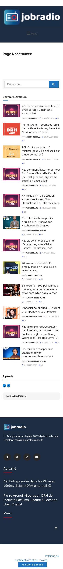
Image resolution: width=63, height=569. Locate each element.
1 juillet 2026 (52, 316)
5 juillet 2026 (30, 279)
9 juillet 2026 (30, 234)
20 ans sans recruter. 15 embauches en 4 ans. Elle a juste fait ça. (39, 267)
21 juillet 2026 (48, 185)
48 (42, 365)
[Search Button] (54, 84)
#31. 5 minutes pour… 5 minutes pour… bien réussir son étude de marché (41, 151)
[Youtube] (37, 457)
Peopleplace (32, 118)
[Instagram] (27, 457)
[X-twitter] (17, 457)
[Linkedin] (7, 457)
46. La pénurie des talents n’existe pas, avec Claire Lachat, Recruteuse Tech (38, 244)
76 (42, 234)
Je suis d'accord (32, 564)
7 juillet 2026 (48, 253)
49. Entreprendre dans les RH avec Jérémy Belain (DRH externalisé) (40, 110)
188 (42, 302)
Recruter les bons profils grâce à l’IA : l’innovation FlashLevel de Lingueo (37, 222)
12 (25, 257)
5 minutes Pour (33, 159)
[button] (31, 33)
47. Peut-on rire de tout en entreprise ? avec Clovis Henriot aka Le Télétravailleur (40, 199)
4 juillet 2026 (30, 365)
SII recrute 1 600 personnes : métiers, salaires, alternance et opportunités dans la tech (40, 289)
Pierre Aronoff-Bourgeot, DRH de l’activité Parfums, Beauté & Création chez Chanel (41, 128)
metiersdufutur (34, 316)
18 (58, 343)
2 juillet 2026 (30, 302)
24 (25, 189)
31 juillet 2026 (50, 137)
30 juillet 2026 (51, 159)
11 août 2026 (47, 118)
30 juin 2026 (47, 343)
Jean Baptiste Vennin (36, 230)
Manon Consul (33, 137)
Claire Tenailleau (34, 275)
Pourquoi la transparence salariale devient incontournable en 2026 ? (37, 352)
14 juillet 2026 (48, 208)
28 (25, 320)
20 (25, 212)
